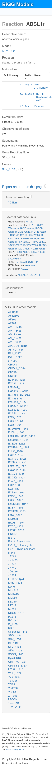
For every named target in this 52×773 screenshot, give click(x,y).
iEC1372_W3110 (18, 406)
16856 (41, 252)
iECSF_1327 (15, 500)
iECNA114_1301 (18, 462)
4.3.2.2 (24, 268)
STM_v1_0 (14, 707)
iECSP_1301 (15, 507)
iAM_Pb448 (15, 327)
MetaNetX (23, 275)
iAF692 (12, 319)
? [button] (45, 186)
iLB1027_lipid (16, 579)
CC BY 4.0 (35, 275)
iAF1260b (13, 315)
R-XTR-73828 (38, 248)
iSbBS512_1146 (17, 631)
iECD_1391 (14, 424)
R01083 (29, 221)
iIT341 (11, 552)
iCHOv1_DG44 (17, 368)
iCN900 (12, 376)
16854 (26, 252)
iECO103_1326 (17, 466)
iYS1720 (13, 688)
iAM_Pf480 (14, 334)
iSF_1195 (13, 643)
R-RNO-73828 (38, 241)
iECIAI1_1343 (16, 455)
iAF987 (12, 323)
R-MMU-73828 (28, 238)
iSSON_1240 (15, 654)
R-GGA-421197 (16, 235)
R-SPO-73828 (30, 245)
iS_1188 (13, 624)
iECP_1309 (14, 485)
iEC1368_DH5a (17, 402)
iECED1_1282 (16, 443)
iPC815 (12, 616)
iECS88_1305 (16, 492)
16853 (18, 252)
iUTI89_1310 (15, 669)
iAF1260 (13, 312)
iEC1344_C (14, 387)
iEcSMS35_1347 (18, 503)
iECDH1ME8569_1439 (21, 436)
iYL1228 (13, 680)
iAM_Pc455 (14, 330)
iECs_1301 (14, 488)
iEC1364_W (15, 398)
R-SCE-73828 (15, 245)
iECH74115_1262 (18, 447)
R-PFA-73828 (22, 241)
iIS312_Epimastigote (20, 545)
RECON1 (13, 699)
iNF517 (12, 605)
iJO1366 (13, 571)
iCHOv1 (12, 364)
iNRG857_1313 (17, 613)
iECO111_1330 (17, 470)
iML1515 (13, 590)
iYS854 (12, 692)
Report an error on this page (23, 186)
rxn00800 (30, 265)
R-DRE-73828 (38, 231)
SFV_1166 (8, 169)
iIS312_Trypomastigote (21, 549)
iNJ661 (12, 609)
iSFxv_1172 (15, 650)
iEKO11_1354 (16, 522)
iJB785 (12, 556)
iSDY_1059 (14, 639)
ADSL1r (12, 202)
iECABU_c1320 (17, 413)
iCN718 (12, 372)
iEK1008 (13, 518)
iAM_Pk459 (14, 338)
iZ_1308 (12, 695)
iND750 (12, 601)
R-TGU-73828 (22, 248)
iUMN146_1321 (17, 661)
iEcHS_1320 (15, 451)
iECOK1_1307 (16, 477)
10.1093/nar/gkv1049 (14, 749)
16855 (34, 252)
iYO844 (12, 684)
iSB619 (12, 628)
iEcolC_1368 (15, 481)
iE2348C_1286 (17, 379)
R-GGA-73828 (32, 235)
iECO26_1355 (16, 473)
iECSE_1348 (15, 496)
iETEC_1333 (15, 526)
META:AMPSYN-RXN (28, 262)
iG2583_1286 (16, 530)
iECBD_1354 (15, 421)
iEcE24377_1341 (18, 439)
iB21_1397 (14, 353)
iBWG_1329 (15, 357)
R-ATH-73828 (36, 225)
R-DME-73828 (22, 231)
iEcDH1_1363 (16, 432)
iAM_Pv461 (14, 342)
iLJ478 (12, 586)
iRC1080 (13, 620)
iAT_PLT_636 (16, 349)
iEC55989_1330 (17, 409)
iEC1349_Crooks (18, 391)
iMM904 (12, 597)
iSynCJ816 (14, 658)
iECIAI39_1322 (17, 458)
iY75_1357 (14, 676)
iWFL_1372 (14, 673)
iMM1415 (13, 594)
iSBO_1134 (14, 635)
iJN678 (12, 564)
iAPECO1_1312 (17, 345)
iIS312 (11, 537)
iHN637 (12, 534)
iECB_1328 (14, 417)
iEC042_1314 (16, 383)
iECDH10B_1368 (18, 428)
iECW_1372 (15, 515)
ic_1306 (12, 360)
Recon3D (13, 703)
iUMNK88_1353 (17, 665)
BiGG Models (17, 4)
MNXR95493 (14, 258)
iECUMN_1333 (17, 511)
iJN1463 (13, 560)
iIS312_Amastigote (19, 541)
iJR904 (12, 575)
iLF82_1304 (15, 582)
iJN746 (12, 567)
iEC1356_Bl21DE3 (19, 394)
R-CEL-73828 (27, 228)
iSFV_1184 (9, 50)
